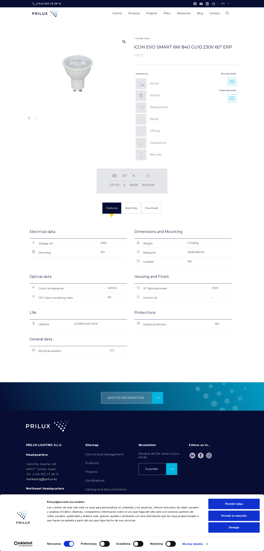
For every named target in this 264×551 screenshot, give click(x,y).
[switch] (104, 544)
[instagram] (213, 4)
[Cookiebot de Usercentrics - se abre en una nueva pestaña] (23, 544)
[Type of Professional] (106, 13)
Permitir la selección (234, 515)
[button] (124, 41)
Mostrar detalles (192, 543)
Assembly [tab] (131, 208)
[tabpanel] (132, 295)
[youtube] (201, 4)
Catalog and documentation (106, 489)
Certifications (94, 480)
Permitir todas (234, 503)
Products (92, 463)
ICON (146, 38)
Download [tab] (151, 208)
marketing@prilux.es (41, 479)
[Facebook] (195, 4)
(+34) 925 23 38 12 (48, 3)
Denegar (234, 527)
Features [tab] (111, 208)
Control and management (104, 454)
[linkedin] (207, 4)
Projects (91, 472)
